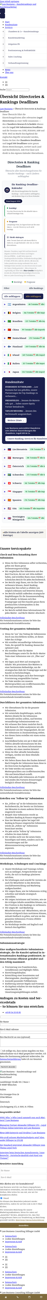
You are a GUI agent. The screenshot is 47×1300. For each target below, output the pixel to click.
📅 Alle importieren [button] (38, 508)
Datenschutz (11, 1236)
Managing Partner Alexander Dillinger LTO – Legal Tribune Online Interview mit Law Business (23, 1126)
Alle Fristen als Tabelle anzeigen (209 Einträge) (23, 534)
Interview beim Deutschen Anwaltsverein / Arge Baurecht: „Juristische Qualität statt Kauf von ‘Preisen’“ (22, 1155)
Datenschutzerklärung (10, 1059)
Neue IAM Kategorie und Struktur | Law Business (22, 1132)
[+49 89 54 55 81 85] (18, 1297)
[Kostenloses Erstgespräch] (29, 1297)
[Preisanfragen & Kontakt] (41, 1297)
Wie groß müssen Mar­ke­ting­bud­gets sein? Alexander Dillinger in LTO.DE (22, 1139)
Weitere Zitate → (16, 420)
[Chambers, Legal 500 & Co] (6, 1297)
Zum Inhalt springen (9, 1)
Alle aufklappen (12, 296)
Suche (3, 89)
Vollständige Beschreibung (12, 617)
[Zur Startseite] (2, 10)
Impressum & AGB (13, 1241)
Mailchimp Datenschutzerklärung (30, 1220)
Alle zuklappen (33, 296)
